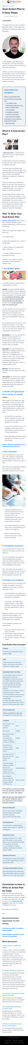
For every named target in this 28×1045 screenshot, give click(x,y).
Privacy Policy (8, 1040)
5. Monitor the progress (12, 114)
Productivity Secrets (8, 6)
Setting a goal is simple (9, 220)
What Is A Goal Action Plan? (12, 96)
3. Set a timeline (10, 110)
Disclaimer (20, 1040)
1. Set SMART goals (11, 103)
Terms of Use (13, 1042)
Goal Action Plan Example (12, 116)
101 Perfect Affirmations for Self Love (13, 970)
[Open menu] (3, 2)
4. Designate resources (12, 112)
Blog (23, 1042)
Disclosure (6, 1042)
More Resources (10, 123)
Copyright (15, 1040)
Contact (19, 1042)
